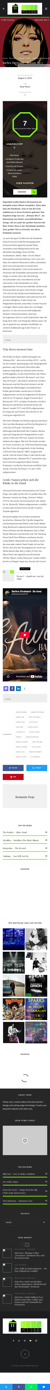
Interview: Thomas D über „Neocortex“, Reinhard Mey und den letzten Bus (29, 1255)
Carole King (21, 722)
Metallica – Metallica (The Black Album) (21, 840)
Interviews (31, 1249)
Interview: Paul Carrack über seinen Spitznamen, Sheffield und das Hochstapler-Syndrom (30, 1284)
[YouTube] (30, 1341)
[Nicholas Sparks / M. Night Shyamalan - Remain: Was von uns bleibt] (36, 1009)
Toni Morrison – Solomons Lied (17, 1200)
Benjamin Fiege (25, 797)
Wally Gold (21, 752)
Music (5, 58)
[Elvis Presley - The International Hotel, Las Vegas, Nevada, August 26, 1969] (14, 1033)
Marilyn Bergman (33, 737)
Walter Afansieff (36, 752)
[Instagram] (25, 1341)
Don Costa (33, 722)
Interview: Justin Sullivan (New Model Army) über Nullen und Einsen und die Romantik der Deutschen (29, 1301)
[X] (19, 1341)
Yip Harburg (36, 757)
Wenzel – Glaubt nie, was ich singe (30, 577)
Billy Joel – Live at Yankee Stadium (19, 1174)
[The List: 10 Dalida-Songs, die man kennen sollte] (36, 939)
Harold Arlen (33, 727)
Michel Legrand (22, 742)
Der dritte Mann (10, 1181)
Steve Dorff (36, 747)
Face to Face (20, 1249)
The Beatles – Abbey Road (15, 832)
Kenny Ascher (35, 732)
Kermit (19, 737)
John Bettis (21, 732)
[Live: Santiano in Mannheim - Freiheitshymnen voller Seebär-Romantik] (14, 939)
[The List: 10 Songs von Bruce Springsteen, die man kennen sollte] (14, 986)
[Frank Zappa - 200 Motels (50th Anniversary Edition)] (14, 1009)
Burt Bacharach (35, 717)
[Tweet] (6, 1387)
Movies (19, 573)
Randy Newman (22, 747)
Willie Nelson (21, 757)
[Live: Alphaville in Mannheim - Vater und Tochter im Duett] (36, 1033)
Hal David (20, 727)
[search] (44, 1222)
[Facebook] (13, 1341)
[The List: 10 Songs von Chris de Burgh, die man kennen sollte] (14, 963)
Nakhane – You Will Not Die (16, 856)
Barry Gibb (20, 717)
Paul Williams (37, 742)
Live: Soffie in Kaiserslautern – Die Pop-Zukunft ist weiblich (31, 1269)
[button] (5, 688)
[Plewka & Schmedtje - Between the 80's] (36, 963)
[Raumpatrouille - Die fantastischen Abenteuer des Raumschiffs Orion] (36, 986)
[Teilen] (18, 1387)
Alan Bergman (22, 712)
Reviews (12, 58)
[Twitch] (36, 1341)
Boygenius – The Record (14, 848)
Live (16, 1265)
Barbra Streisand (38, 712)
